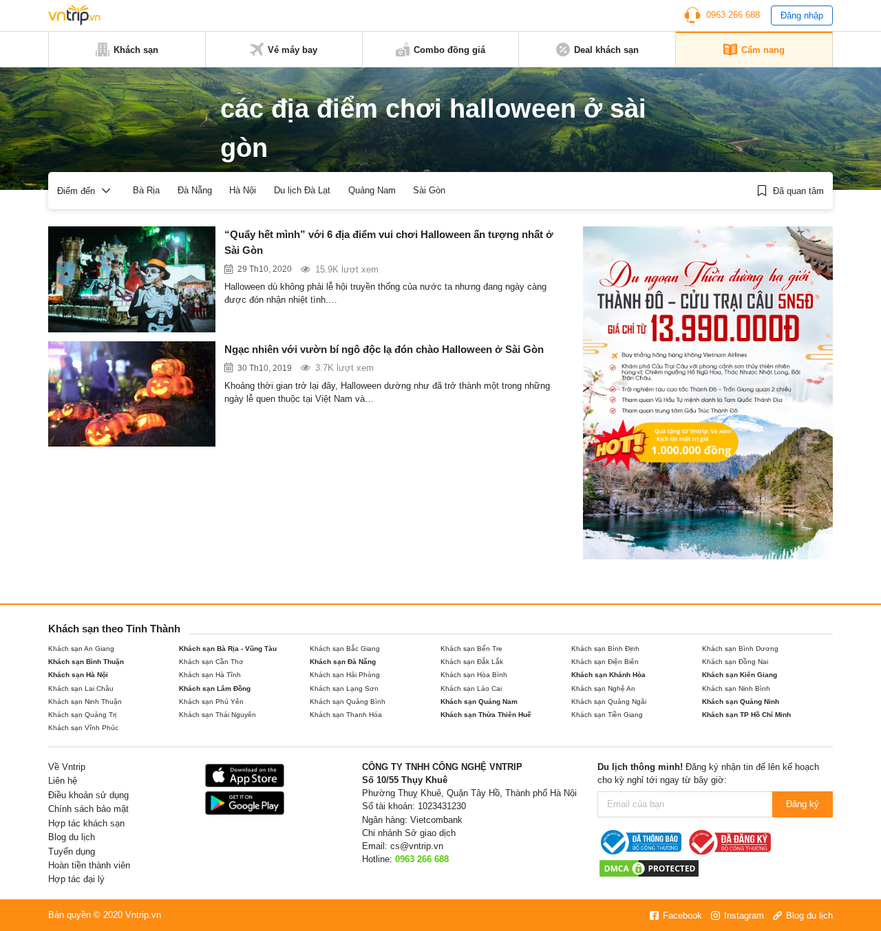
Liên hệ (62, 780)
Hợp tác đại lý (76, 879)
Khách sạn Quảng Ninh (740, 701)
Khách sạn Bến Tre (471, 648)
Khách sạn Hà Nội (78, 674)
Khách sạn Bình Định (605, 648)
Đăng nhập (802, 15)
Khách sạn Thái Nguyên (217, 714)
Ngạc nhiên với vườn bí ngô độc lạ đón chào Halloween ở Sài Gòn (384, 349)
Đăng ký (802, 804)
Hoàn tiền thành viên (89, 865)
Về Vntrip (66, 767)
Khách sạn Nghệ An (603, 688)
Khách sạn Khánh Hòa (608, 674)
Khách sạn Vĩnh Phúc (83, 727)
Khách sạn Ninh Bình (736, 688)
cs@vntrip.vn (416, 846)
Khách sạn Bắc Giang (345, 648)
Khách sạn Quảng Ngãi (608, 701)
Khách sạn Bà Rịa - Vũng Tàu (228, 648)
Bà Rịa (146, 190)
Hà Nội (242, 190)
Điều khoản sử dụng (88, 795)
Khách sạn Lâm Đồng (215, 688)
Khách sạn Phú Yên (211, 701)
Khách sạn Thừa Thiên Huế (485, 714)
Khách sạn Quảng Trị (82, 714)
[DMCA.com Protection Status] (649, 868)
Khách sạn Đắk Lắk (471, 661)
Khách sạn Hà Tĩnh (210, 674)
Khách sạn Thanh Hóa (346, 714)
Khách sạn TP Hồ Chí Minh (746, 714)
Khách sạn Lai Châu (81, 688)
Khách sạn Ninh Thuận (85, 701)
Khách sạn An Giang (81, 648)
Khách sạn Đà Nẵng (343, 661)
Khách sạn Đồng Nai (735, 661)
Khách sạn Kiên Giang (739, 674)
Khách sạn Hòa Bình (473, 674)
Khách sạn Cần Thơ (211, 661)
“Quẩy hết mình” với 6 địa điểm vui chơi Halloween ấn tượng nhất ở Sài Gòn (388, 242)
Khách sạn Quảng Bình (347, 701)
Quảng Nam (372, 190)
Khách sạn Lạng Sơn (344, 688)
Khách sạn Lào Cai (471, 688)
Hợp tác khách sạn (86, 823)
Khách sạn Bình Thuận (86, 661)
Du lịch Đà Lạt (302, 190)
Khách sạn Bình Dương (740, 648)
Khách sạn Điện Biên (605, 661)
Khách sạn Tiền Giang (607, 714)
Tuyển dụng (71, 851)
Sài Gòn (429, 190)
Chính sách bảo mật (88, 809)
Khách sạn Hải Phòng (345, 674)
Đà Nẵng (195, 190)
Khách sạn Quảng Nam (479, 701)
